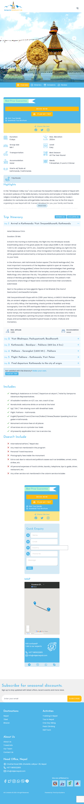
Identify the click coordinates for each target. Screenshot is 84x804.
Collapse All (73, 217)
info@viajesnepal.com (37, 655)
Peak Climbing (49, 726)
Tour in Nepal (48, 719)
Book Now (42, 109)
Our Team (8, 748)
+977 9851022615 (35, 652)
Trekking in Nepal (50, 716)
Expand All (60, 217)
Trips (15, 75)
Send (30, 568)
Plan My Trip (44, 114)
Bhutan (7, 723)
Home (6, 75)
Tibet (6, 719)
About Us (7, 741)
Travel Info (8, 745)
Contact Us (8, 752)
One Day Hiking (49, 723)
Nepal (6, 716)
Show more (42, 206)
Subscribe (74, 698)
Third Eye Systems (59, 792)
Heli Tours (47, 730)
